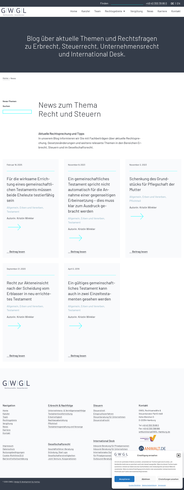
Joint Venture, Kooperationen (62, 458)
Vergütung (8, 423)
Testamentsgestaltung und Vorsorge (65, 426)
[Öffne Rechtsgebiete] (124, 11)
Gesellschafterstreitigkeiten (61, 455)
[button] (178, 455)
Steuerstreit (99, 410)
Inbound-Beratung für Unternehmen (110, 449)
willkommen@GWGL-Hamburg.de (154, 431)
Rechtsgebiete (10, 420)
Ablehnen (146, 479)
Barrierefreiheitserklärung (15, 458)
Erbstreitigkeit (55, 417)
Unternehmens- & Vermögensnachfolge (67, 410)
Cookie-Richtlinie (135, 485)
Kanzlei (6, 413)
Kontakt (6, 433)
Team (5, 417)
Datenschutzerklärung (149, 485)
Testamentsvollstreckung (60, 413)
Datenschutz (9, 449)
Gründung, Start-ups (57, 452)
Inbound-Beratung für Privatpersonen (111, 445)
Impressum (162, 485)
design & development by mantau (27, 482)
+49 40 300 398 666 (151, 428)
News (5, 426)
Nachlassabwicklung (57, 420)
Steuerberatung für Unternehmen (109, 417)
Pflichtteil (52, 423)
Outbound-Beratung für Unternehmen (111, 458)
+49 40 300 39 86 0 (156, 3)
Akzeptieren (124, 479)
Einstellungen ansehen (168, 479)
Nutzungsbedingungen (14, 452)
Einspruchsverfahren (103, 413)
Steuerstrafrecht (101, 420)
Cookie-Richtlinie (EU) (13, 455)
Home (5, 410)
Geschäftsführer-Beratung (61, 449)
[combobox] (127, 3)
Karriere (7, 430)
